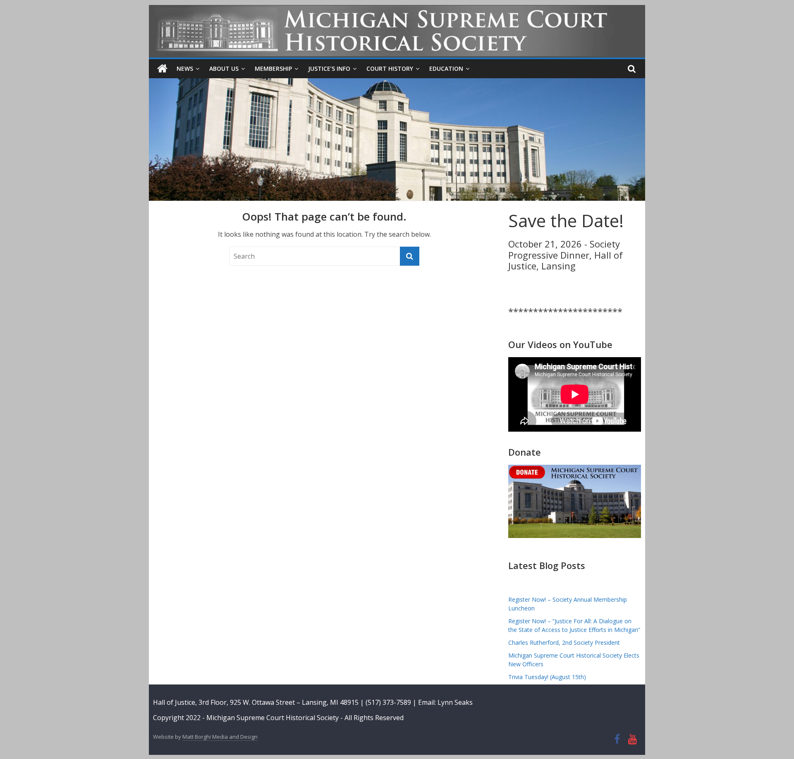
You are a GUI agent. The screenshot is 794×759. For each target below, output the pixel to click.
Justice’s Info (329, 68)
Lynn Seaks (455, 702)
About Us (224, 68)
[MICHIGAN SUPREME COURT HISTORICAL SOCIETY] (162, 68)
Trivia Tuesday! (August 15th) (547, 677)
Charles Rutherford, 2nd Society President (564, 642)
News (185, 68)
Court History (389, 68)
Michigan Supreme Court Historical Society (273, 717)
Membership (273, 68)
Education (446, 68)
